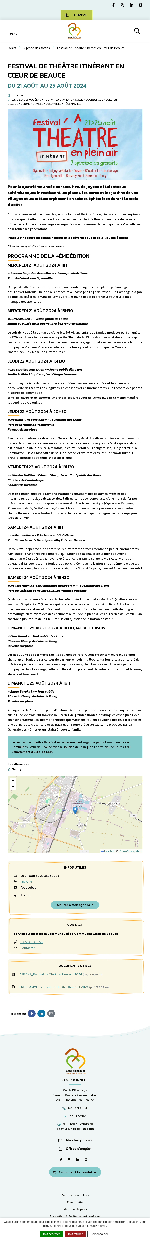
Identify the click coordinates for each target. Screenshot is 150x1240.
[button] (75, 810)
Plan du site (75, 1202)
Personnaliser (99, 1234)
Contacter (27, 948)
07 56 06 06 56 (31, 942)
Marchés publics (78, 1140)
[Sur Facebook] (32, 1013)
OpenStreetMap (130, 851)
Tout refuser (75, 1234)
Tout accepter (51, 1234)
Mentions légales (75, 1209)
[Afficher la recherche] (137, 31)
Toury (24, 881)
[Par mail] (51, 1013)
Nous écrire (77, 1115)
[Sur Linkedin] (41, 1013)
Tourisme (79, 15)
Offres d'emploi (78, 1148)
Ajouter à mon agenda (74, 905)
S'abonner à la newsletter (77, 1172)
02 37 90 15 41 (77, 1107)
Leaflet (109, 851)
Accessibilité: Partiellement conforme (75, 1216)
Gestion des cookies (75, 1195)
